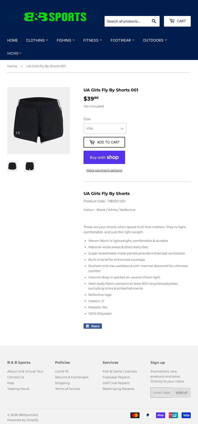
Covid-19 (61, 371)
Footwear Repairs (116, 377)
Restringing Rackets (118, 389)
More (13, 53)
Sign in (153, 10)
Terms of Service (67, 389)
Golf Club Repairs (116, 383)
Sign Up (182, 392)
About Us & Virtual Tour (25, 371)
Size (87, 119)
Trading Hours (18, 389)
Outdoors (153, 40)
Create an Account (177, 10)
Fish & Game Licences (120, 371)
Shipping (62, 383)
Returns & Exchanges (71, 377)
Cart (181, 21)
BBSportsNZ (28, 415)
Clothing (36, 40)
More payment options (104, 170)
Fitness (91, 40)
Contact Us (15, 377)
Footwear (121, 40)
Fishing (64, 40)
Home (12, 40)
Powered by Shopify (22, 420)
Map (10, 383)
